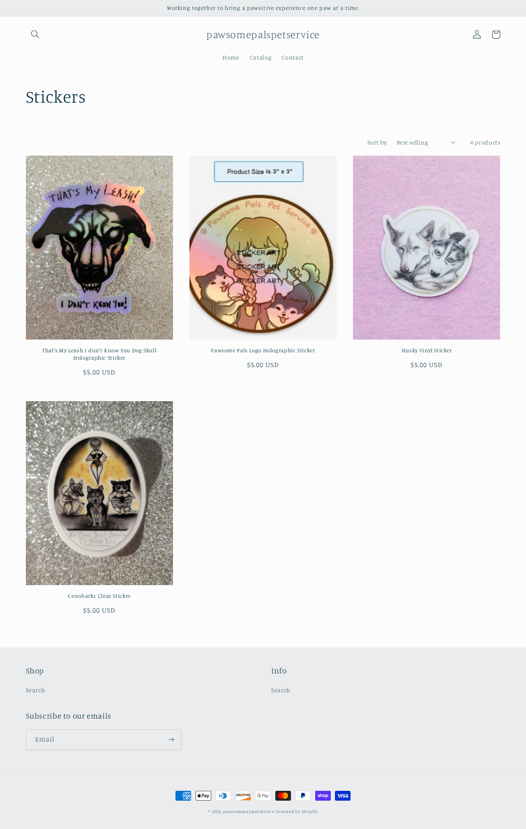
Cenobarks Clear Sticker (99, 595)
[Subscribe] (170, 739)
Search (35, 690)
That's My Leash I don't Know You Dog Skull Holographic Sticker (99, 354)
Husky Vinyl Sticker (426, 350)
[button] (35, 34)
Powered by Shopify (297, 811)
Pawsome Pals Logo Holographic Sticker (263, 350)
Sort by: (377, 142)
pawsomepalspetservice (248, 811)
